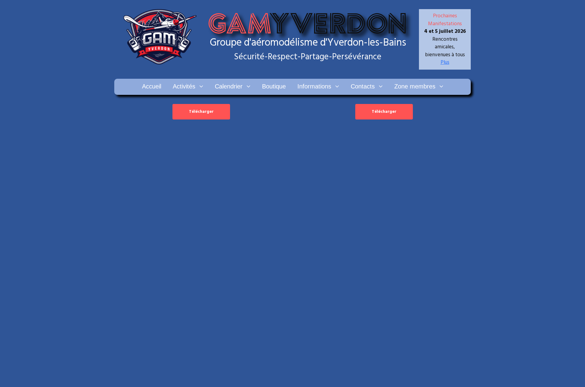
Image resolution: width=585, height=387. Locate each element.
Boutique (274, 86)
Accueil (151, 86)
